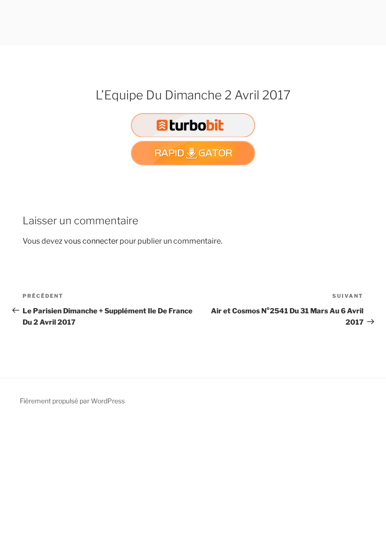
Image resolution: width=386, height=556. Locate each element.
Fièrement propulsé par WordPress (72, 401)
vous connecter (91, 241)
